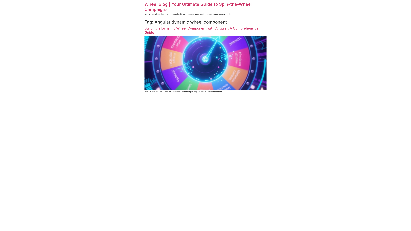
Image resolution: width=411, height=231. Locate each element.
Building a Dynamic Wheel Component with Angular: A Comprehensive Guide (201, 30)
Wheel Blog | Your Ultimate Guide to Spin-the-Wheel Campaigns (198, 7)
